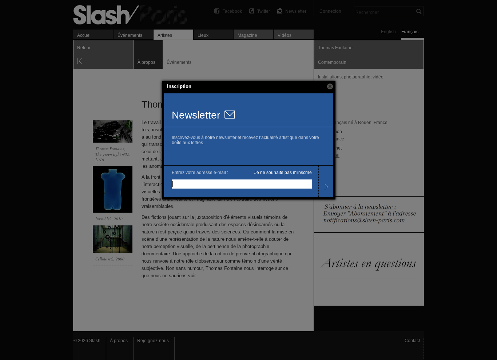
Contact (412, 340)
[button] (330, 86)
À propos (119, 340)
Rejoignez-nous (153, 340)
